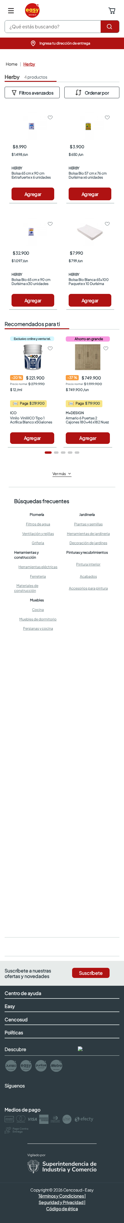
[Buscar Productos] (110, 26)
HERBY (29, 63)
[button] (62, 43)
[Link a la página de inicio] (11, 64)
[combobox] (62, 26)
